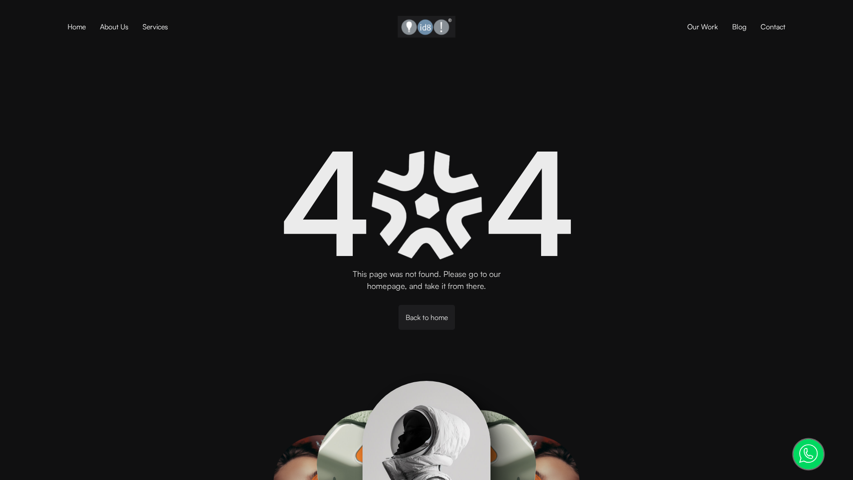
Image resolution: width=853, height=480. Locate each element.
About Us (114, 26)
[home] (426, 26)
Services (155, 26)
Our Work (702, 26)
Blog (739, 26)
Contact (773, 26)
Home (77, 26)
